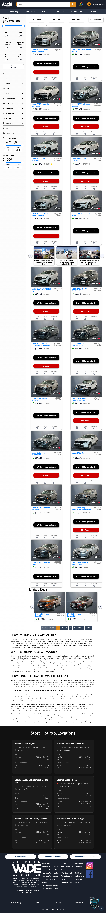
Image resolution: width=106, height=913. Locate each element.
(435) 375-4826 (22, 789)
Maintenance (80, 876)
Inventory (14, 11)
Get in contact (20, 856)
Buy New (78, 867)
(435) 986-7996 (22, 825)
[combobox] (43, 4)
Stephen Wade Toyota (50, 888)
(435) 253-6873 (22, 750)
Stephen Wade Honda (50, 873)
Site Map (58, 903)
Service (45, 11)
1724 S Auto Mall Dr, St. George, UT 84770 (31, 786)
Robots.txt (79, 903)
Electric (38, 20)
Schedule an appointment (85, 856)
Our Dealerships (67, 867)
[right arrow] (102, 256)
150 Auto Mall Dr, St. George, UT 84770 (30, 747)
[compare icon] (54, 79)
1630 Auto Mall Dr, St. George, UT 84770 (73, 747)
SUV (58, 20)
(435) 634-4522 (64, 786)
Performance (97, 20)
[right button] (59, 38)
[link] (89, 865)
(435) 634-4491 (64, 750)
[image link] (26, 875)
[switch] (6, 35)
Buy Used (78, 870)
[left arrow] (30, 256)
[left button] (33, 38)
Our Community (67, 873)
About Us (60, 11)
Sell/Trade (30, 11)
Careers (64, 870)
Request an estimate (53, 856)
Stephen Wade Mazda (50, 876)
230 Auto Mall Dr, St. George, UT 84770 (72, 784)
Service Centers (67, 882)
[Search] (73, 4)
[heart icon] (37, 79)
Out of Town (76, 11)
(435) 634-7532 (64, 825)
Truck (78, 20)
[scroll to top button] (101, 902)
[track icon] (45, 79)
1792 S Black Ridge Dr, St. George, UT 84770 (74, 822)
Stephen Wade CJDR (49, 870)
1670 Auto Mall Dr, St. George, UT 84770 (31, 822)
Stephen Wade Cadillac (50, 867)
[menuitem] (51, 866)
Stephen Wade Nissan (50, 885)
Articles (93, 11)
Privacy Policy (16, 903)
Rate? (101, 908)
